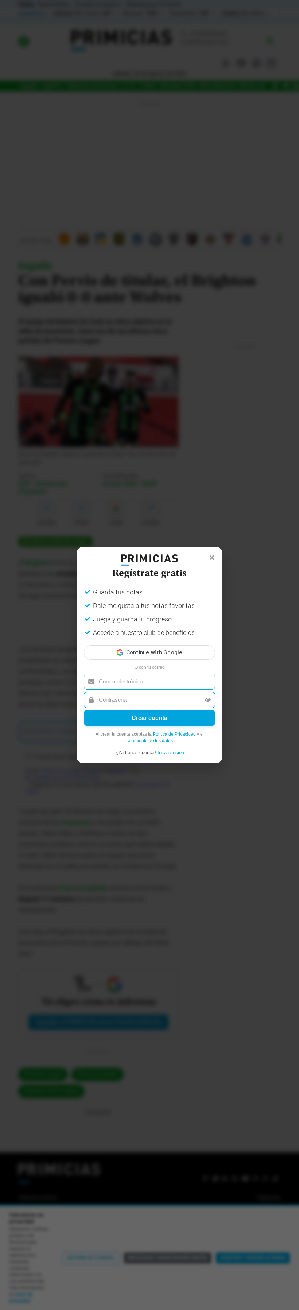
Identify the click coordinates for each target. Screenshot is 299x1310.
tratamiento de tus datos (149, 740)
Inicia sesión (171, 752)
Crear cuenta (149, 718)
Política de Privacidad (174, 734)
